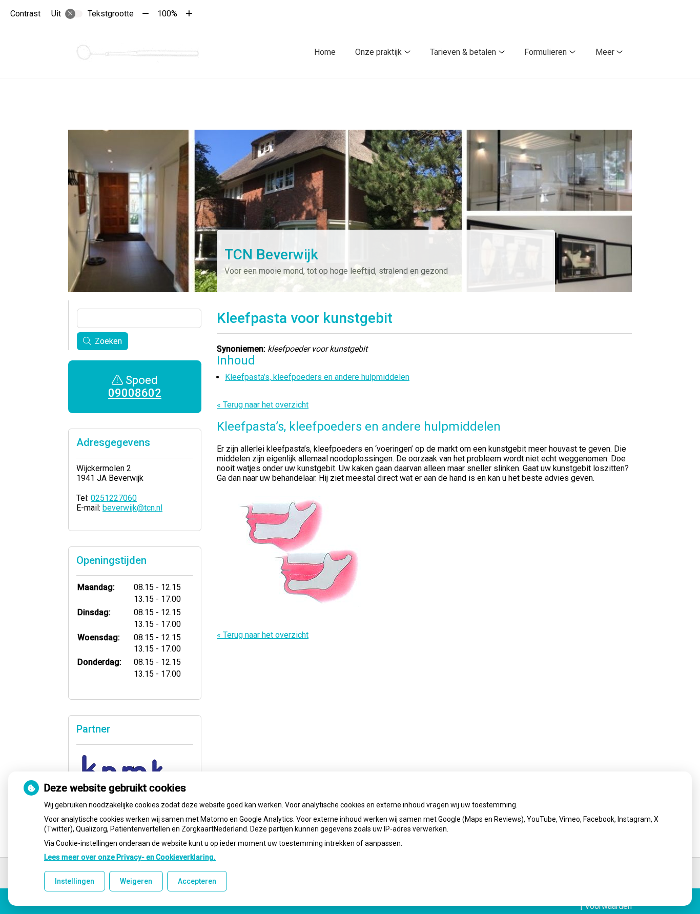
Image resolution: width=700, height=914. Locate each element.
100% (167, 13)
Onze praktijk (378, 52)
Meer (604, 52)
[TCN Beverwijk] (138, 52)
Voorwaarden (608, 906)
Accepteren (197, 881)
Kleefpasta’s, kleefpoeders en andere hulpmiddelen (317, 377)
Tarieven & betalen (463, 52)
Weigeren (136, 881)
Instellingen (74, 881)
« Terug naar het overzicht (262, 405)
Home (325, 52)
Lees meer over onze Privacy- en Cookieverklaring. (130, 857)
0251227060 (114, 498)
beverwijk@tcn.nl (132, 508)
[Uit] (74, 13)
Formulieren (545, 52)
